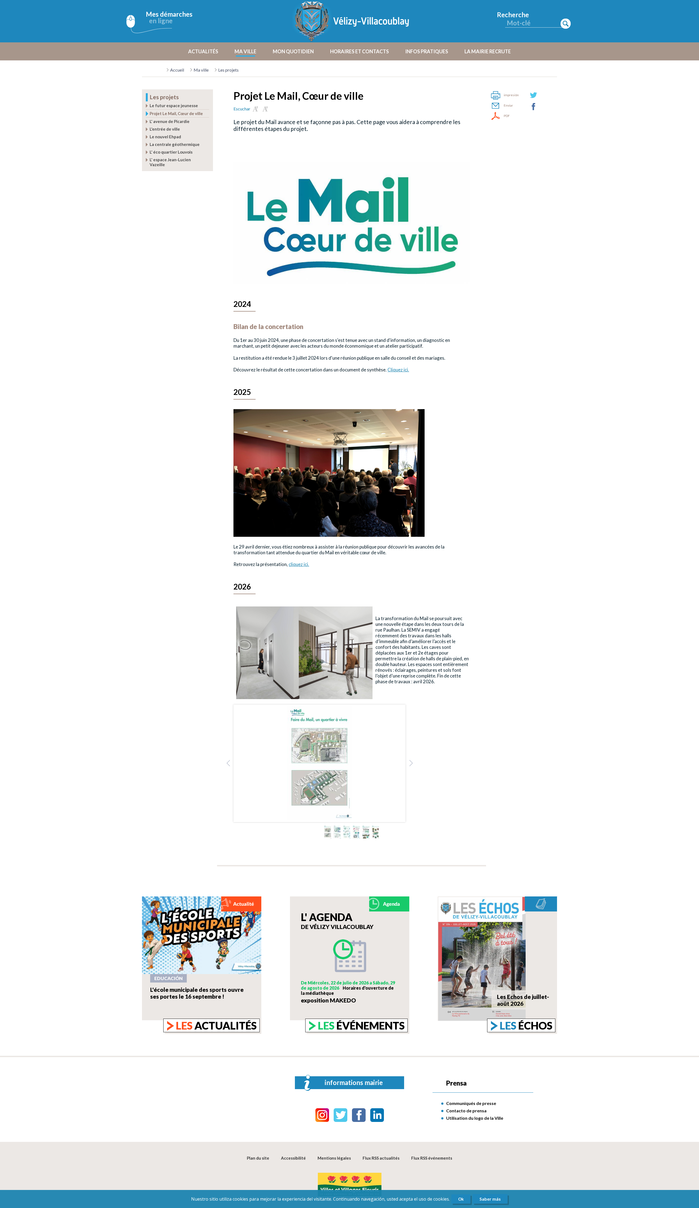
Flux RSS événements (431, 1158)
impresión (511, 95)
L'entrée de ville (165, 129)
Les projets (228, 69)
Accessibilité (293, 1158)
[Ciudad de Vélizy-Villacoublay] (352, 21)
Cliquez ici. (398, 370)
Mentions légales (334, 1158)
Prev (228, 763)
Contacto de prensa (466, 1110)
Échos (526, 1025)
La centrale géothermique (175, 144)
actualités (216, 1025)
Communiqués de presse (471, 1103)
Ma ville (201, 69)
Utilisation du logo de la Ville (474, 1118)
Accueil (177, 69)
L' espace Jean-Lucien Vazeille (170, 162)
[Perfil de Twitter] (340, 1115)
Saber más (490, 1198)
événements (361, 1025)
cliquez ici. (299, 564)
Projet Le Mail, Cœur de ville (176, 113)
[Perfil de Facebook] (359, 1115)
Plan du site (258, 1158)
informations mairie (354, 1082)
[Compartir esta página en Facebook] (533, 106)
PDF (507, 116)
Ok (461, 1199)
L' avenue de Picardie (169, 121)
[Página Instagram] (322, 1115)
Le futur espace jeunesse (174, 105)
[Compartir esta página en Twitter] (533, 95)
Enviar (508, 105)
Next (410, 763)
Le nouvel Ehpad (165, 136)
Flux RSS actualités (381, 1158)
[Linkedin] (377, 1115)
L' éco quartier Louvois (171, 151)
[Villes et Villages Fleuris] (349, 1184)
